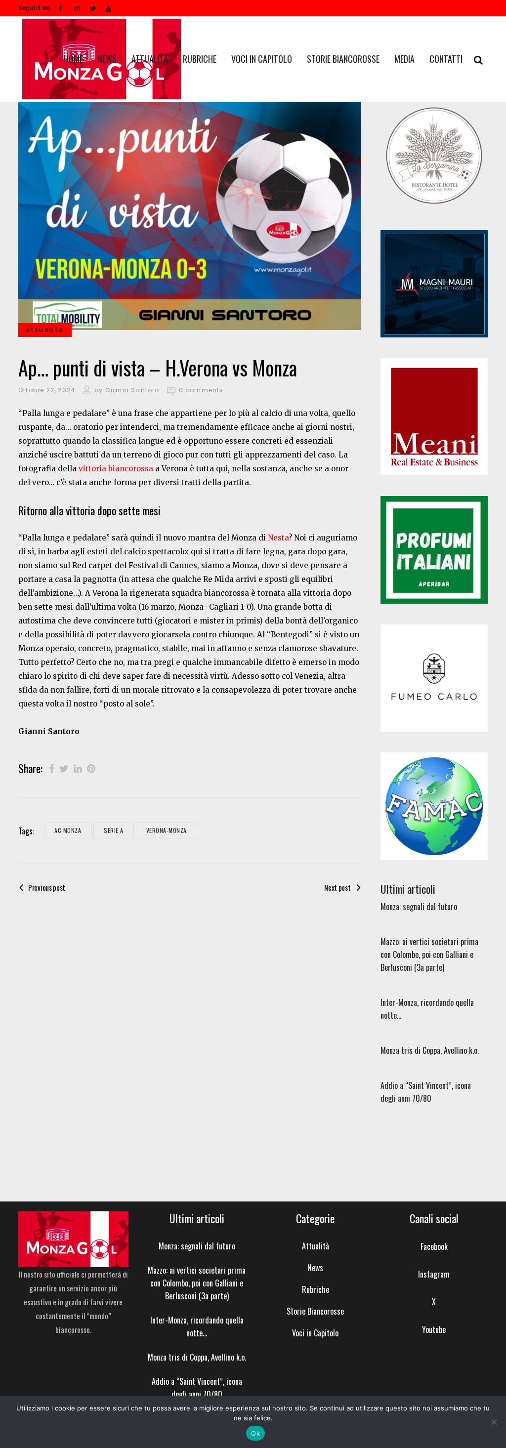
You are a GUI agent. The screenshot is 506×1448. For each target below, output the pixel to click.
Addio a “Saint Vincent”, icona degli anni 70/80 (197, 1387)
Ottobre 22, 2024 (46, 390)
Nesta (278, 537)
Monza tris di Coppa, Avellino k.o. (429, 1050)
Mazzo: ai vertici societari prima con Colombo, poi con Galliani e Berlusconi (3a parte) (429, 954)
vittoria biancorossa (116, 468)
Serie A (114, 830)
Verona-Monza (166, 830)
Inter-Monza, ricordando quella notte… (197, 1326)
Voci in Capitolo (315, 1333)
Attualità (315, 1246)
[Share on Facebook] (51, 767)
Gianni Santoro (132, 390)
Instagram (434, 1274)
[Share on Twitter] (64, 767)
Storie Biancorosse (315, 1311)
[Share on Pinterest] (91, 767)
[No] (494, 1422)
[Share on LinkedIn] (78, 767)
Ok (255, 1433)
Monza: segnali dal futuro (418, 906)
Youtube (434, 1329)
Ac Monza (67, 830)
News (315, 1268)
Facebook (434, 1246)
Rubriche (315, 1289)
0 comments (201, 390)
